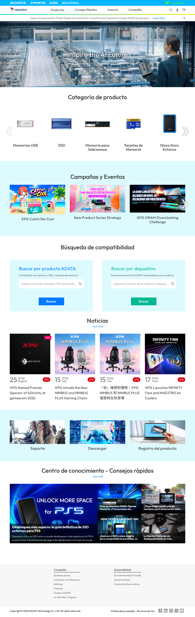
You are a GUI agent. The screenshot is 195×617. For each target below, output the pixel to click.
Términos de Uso (145, 611)
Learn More (158, 18)
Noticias (58, 584)
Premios (58, 588)
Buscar (51, 301)
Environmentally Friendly (127, 575)
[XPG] (53, 3)
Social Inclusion (122, 579)
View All (97, 326)
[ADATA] (18, 3)
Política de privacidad (123, 611)
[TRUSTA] (37, 3)
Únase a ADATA (62, 592)
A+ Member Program (65, 597)
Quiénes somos (62, 575)
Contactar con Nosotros (67, 579)
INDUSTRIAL (70, 3)
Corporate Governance (126, 584)
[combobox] (48, 284)
